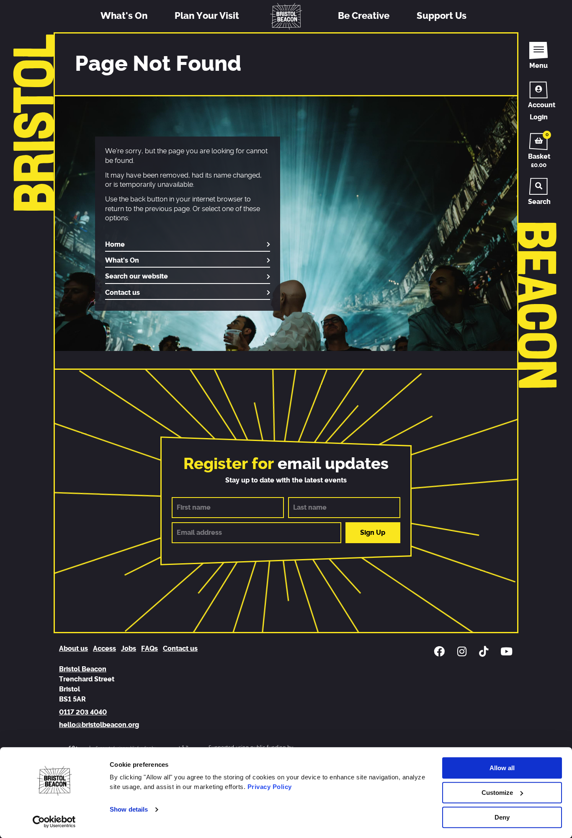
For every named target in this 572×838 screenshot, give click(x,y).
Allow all (502, 767)
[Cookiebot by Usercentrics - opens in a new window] (54, 821)
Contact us (122, 292)
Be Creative (363, 16)
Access (104, 648)
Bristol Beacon (82, 669)
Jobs (128, 648)
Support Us (441, 16)
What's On (123, 16)
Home (115, 244)
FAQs (149, 648)
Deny (502, 817)
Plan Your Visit (207, 16)
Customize (497, 792)
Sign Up (372, 532)
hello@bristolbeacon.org (99, 725)
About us (73, 648)
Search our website (136, 276)
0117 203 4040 (83, 712)
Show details (129, 809)
